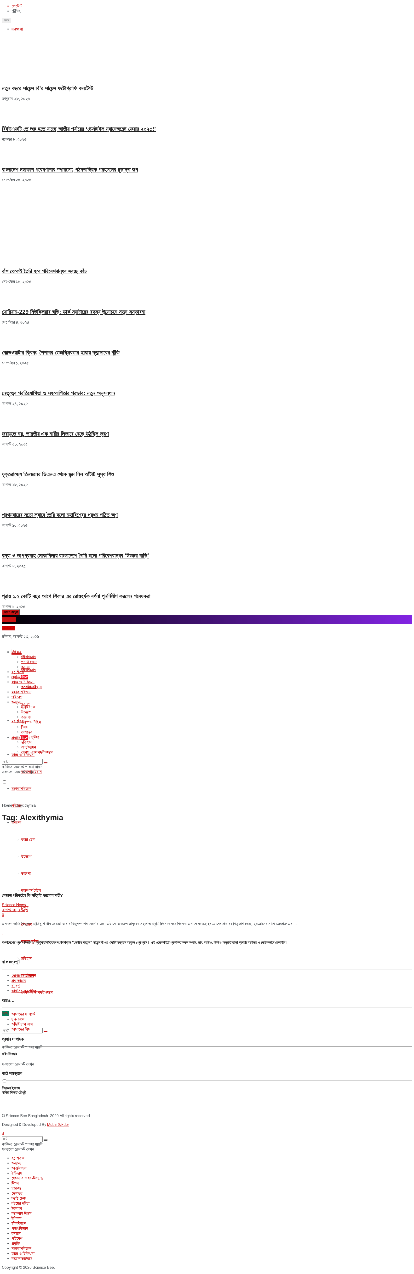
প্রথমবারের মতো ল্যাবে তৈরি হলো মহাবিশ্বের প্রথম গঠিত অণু (60, 515)
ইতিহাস (26, 958)
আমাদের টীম (21, 1029)
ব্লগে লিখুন (9, 619)
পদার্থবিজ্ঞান (29, 662)
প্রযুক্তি (20, 737)
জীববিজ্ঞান (28, 669)
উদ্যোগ (26, 712)
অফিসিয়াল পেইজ (24, 990)
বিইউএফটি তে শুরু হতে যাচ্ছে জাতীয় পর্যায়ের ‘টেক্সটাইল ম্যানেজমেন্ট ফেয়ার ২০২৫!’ (79, 129)
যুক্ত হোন (18, 1019)
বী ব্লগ (16, 985)
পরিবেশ (17, 697)
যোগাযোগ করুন (23, 975)
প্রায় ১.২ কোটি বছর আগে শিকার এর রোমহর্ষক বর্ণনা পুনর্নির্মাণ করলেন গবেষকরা (76, 596)
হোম (5, 1013)
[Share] (398, 5)
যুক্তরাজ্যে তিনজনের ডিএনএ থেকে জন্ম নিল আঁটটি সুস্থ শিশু (58, 474)
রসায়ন (25, 703)
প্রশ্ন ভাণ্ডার (19, 980)
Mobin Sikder (58, 1124)
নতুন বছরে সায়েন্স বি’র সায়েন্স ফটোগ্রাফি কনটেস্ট (47, 88)
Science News (14, 905)
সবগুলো (17, 29)
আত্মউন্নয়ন (28, 747)
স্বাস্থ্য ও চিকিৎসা (23, 682)
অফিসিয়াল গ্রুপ (22, 1024)
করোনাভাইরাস (31, 687)
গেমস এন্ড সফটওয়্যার (37, 992)
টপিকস (17, 652)
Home (7, 805)
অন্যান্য (16, 822)
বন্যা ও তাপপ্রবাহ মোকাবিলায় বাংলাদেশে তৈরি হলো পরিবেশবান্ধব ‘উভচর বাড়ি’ (75, 555)
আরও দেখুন (11, 612)
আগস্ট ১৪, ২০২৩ (15, 910)
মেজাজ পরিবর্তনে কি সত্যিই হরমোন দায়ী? (32, 895)
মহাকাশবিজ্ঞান (21, 788)
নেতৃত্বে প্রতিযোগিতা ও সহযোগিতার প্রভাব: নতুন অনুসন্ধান (58, 393)
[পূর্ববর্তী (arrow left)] (8, 637)
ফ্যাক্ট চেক (28, 707)
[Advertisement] (38, 212)
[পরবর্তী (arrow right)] (405, 637)
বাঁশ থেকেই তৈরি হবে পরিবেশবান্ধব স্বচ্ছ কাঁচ (44, 271)
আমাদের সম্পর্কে (23, 1014)
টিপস (25, 727)
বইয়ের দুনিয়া (30, 737)
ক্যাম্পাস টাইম (31, 890)
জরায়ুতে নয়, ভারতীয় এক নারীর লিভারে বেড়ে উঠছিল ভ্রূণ (55, 433)
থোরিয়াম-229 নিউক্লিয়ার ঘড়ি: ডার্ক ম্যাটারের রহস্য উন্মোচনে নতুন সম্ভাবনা (73, 312)
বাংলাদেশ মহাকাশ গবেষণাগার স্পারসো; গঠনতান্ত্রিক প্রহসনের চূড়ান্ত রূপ (70, 169)
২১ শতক (18, 672)
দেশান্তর (26, 732)
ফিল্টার (6, 20)
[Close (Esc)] (408, 5)
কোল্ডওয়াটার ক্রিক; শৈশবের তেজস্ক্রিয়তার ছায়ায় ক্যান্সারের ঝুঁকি (61, 352)
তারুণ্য (26, 717)
